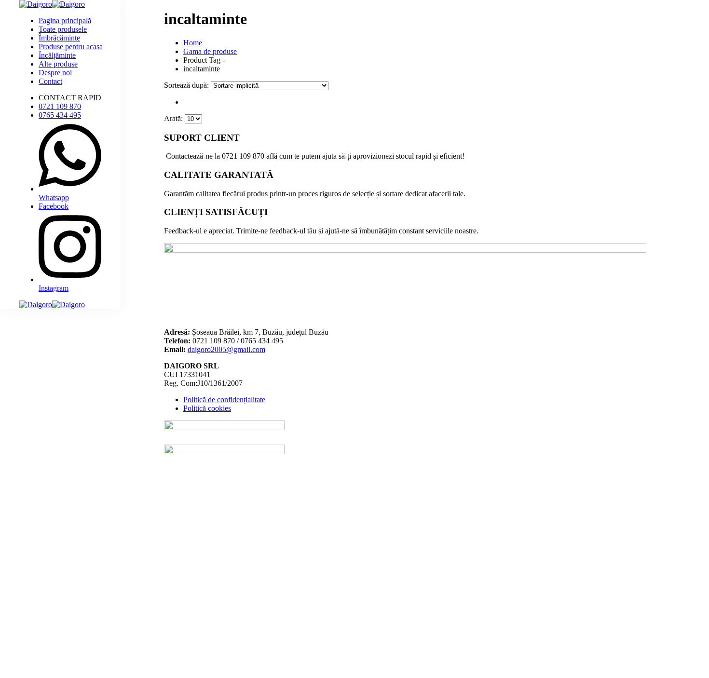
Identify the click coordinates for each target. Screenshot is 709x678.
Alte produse (58, 64)
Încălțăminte (57, 55)
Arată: (174, 118)
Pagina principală (65, 20)
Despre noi (55, 72)
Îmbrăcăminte (59, 38)
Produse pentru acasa (71, 46)
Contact (50, 81)
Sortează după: (187, 85)
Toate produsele (63, 29)
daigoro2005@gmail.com (226, 349)
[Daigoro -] (52, 4)
